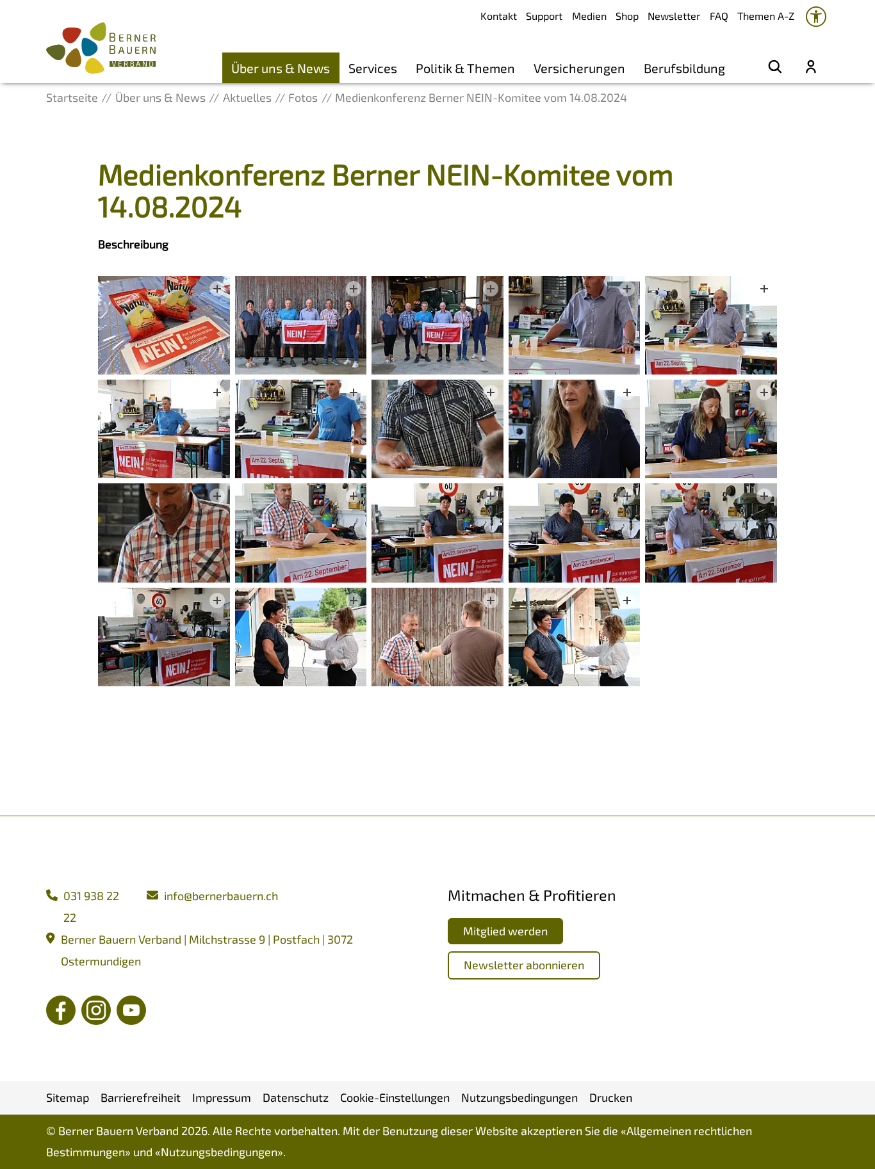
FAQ (719, 16)
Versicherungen (579, 68)
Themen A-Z (765, 16)
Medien (589, 16)
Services (372, 68)
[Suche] (775, 68)
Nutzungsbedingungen (219, 1152)
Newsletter (674, 16)
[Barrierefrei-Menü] (816, 16)
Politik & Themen (465, 68)
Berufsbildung (684, 68)
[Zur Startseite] (101, 48)
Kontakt (498, 16)
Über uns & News (280, 68)
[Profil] (811, 68)
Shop (627, 16)
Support (544, 16)
